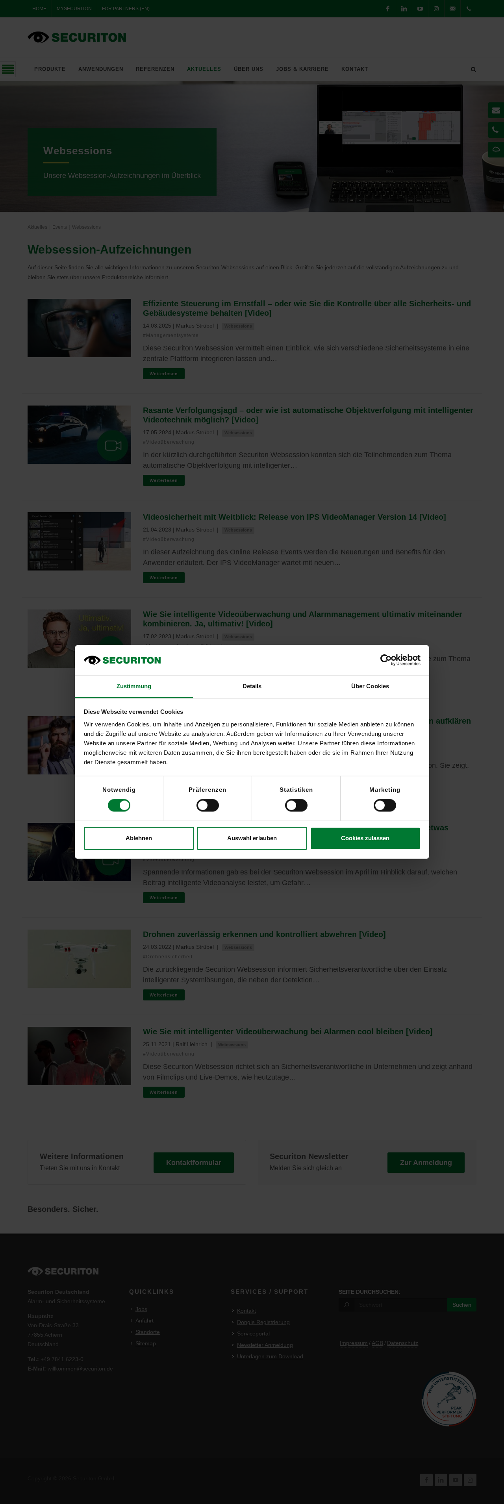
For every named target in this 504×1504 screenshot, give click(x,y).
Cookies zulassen (365, 838)
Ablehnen (139, 838)
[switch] (207, 805)
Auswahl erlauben (252, 838)
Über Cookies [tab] (370, 686)
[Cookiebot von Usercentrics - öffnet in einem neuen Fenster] (386, 660)
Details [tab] (252, 686)
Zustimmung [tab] (134, 686)
